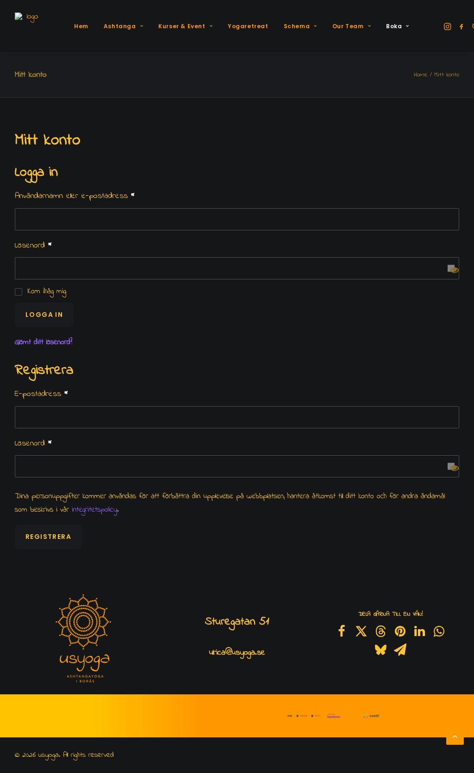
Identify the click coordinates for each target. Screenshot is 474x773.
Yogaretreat (248, 26)
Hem (81, 26)
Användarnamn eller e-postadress (74, 196)
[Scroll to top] (455, 736)
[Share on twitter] (361, 631)
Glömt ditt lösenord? (43, 342)
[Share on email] (400, 650)
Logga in (44, 314)
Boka (394, 26)
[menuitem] (81, 26)
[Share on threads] (380, 631)
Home (421, 74)
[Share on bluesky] (380, 650)
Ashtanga (120, 26)
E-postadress (41, 394)
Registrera (48, 536)
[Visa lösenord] (451, 268)
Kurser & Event (181, 26)
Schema (297, 26)
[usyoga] (29, 26)
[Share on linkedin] (419, 631)
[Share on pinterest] (400, 631)
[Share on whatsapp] (439, 631)
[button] (448, 26)
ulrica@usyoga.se (237, 653)
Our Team (348, 26)
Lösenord (33, 246)
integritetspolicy (94, 509)
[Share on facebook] (341, 631)
